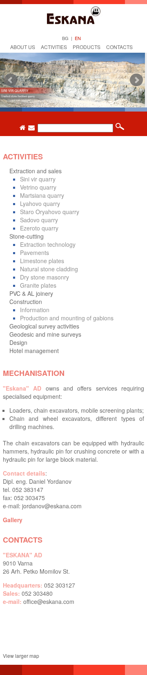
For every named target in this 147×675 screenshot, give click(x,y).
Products (86, 46)
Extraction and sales (35, 171)
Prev (10, 80)
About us (22, 46)
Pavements (34, 252)
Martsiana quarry (42, 195)
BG (65, 38)
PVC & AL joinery (31, 293)
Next (136, 80)
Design (18, 342)
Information (34, 310)
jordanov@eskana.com (52, 506)
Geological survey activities (44, 326)
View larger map (21, 655)
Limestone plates (42, 261)
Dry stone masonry (44, 277)
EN (78, 38)
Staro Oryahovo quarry (49, 212)
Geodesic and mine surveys (45, 334)
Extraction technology (48, 244)
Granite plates (38, 285)
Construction (25, 301)
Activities (54, 46)
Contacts (119, 46)
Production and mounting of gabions (67, 318)
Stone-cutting (26, 236)
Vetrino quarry (38, 187)
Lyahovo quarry (40, 203)
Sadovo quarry (39, 220)
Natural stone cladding (49, 269)
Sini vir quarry (38, 179)
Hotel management (34, 350)
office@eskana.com (48, 601)
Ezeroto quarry (39, 228)
